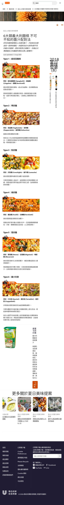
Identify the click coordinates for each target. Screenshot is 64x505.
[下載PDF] (57, 24)
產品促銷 (5, 463)
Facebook (52, 465)
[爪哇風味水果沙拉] (50, 83)
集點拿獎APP (39, 465)
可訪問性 (21, 481)
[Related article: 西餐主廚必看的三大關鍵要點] (39, 404)
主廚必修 (5, 414)
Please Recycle (23, 461)
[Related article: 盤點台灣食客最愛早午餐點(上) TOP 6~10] (24, 404)
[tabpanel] (50, 90)
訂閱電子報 (21, 447)
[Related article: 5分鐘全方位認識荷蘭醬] (9, 404)
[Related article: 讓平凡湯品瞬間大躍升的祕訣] (55, 404)
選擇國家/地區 (22, 457)
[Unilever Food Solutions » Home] (7, 3)
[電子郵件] (62, 24)
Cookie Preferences (22, 452)
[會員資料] (60, 3)
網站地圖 (21, 477)
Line (47, 468)
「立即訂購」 (35, 385)
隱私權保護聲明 (23, 469)
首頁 (4, 447)
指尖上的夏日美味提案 (10, 31)
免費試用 (5, 471)
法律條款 (21, 465)
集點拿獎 (5, 467)
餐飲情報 (5, 451)
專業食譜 (5, 455)
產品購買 (5, 459)
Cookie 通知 (22, 473)
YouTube (38, 468)
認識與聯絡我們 (7, 475)
